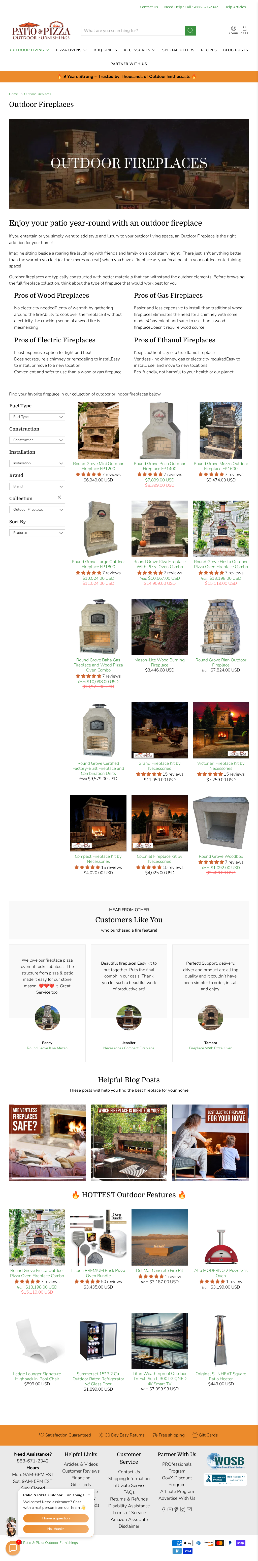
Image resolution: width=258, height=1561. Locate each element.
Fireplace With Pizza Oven (210, 1048)
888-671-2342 (33, 1461)
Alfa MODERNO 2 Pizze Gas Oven (221, 1273)
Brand (16, 475)
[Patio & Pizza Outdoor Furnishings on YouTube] (170, 1510)
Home (13, 94)
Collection (21, 498)
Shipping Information (129, 1479)
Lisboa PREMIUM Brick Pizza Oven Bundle (98, 1273)
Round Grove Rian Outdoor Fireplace (221, 662)
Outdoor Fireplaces (37, 94)
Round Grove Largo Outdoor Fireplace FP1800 (98, 564)
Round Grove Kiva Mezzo (47, 1048)
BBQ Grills (105, 50)
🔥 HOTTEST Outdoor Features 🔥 (128, 1195)
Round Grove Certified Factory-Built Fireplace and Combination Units (98, 768)
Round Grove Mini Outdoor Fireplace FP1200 (98, 466)
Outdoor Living (27, 50)
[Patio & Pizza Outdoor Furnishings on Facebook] (163, 1510)
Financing (81, 1478)
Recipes (209, 50)
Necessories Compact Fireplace (128, 1048)
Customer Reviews (81, 1471)
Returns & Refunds (129, 1499)
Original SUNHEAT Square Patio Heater (221, 1376)
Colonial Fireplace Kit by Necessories (159, 858)
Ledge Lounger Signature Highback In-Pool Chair (37, 1376)
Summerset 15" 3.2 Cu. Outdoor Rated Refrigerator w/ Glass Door (98, 1379)
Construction (24, 429)
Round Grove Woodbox (221, 856)
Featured (20, 532)
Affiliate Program (177, 1491)
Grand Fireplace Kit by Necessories (160, 765)
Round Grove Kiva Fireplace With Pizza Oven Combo (160, 564)
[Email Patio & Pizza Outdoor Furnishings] (189, 1510)
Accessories (137, 50)
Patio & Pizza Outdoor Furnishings (50, 1542)
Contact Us (149, 7)
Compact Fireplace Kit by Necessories (98, 858)
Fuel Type (20, 405)
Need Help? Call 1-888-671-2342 (191, 7)
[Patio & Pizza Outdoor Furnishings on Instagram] (182, 1510)
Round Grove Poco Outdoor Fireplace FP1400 (159, 466)
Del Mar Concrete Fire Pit (159, 1270)
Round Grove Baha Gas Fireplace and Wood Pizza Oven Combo (98, 665)
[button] (13, 1548)
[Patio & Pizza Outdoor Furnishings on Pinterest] (176, 1510)
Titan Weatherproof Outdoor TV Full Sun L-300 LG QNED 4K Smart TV (160, 1379)
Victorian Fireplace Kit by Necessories (221, 765)
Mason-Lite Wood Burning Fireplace (160, 662)
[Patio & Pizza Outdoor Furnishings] (41, 30)
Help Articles (235, 7)
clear (59, 497)
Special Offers (178, 50)
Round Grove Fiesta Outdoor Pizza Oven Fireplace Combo (221, 564)
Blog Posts (235, 50)
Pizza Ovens (69, 50)
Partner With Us (129, 64)
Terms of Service (129, 1513)
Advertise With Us (177, 1498)
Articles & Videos (81, 1464)
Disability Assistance (129, 1506)
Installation (22, 452)
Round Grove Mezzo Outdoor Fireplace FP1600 (221, 466)
